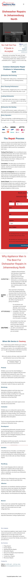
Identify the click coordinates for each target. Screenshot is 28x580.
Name (10, 201)
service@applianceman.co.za (13, 566)
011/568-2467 (8, 564)
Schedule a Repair (14, 362)
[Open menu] (23, 4)
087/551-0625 (16, 564)
